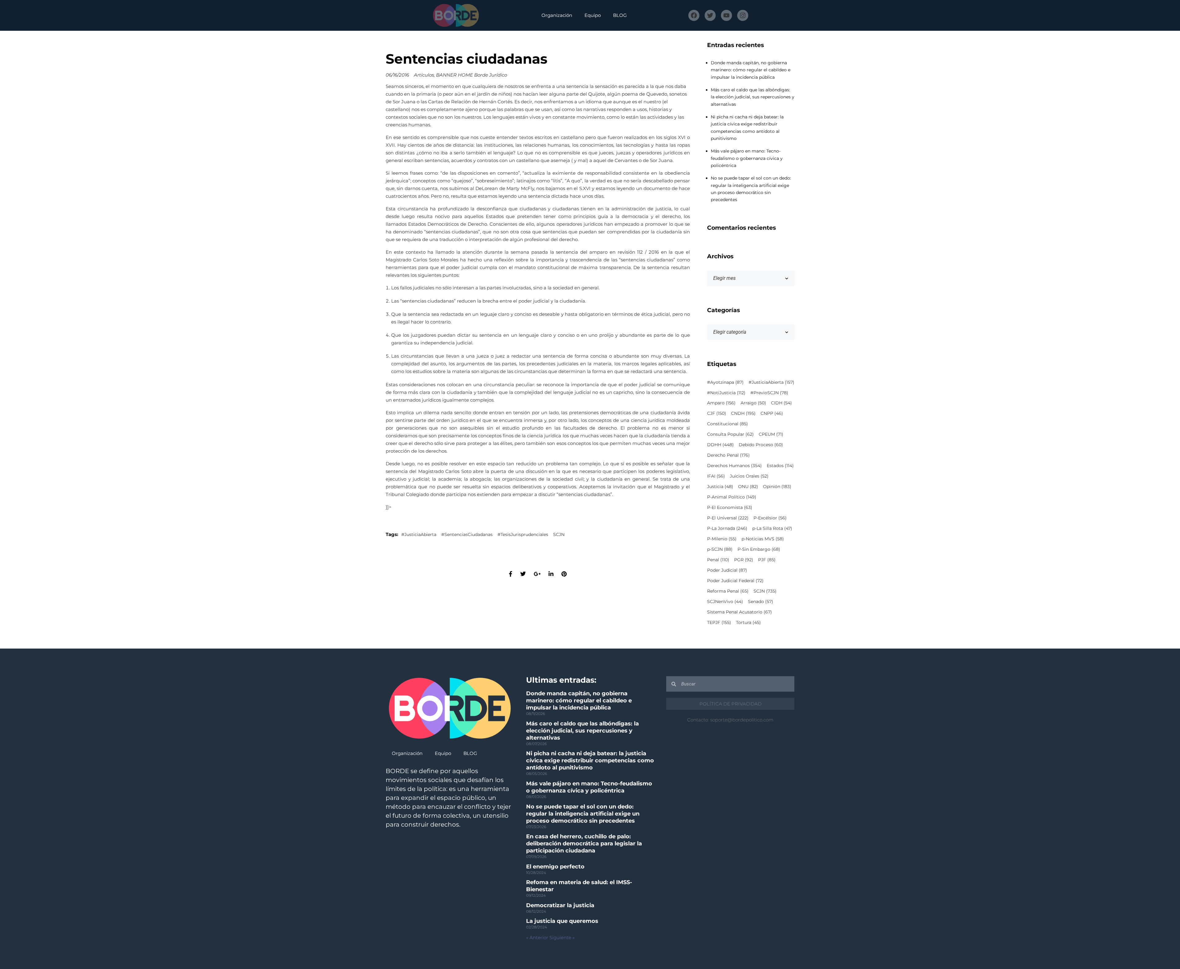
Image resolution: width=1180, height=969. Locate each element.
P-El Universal (728, 518)
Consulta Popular (730, 434)
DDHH (720, 444)
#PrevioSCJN (769, 392)
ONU (748, 486)
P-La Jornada (727, 528)
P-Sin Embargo (759, 549)
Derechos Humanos (734, 465)
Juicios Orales (749, 476)
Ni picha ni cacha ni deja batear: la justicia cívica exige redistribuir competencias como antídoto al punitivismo (590, 760)
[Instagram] (742, 15)
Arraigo (753, 403)
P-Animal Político (731, 497)
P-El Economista (729, 507)
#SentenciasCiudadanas (467, 534)
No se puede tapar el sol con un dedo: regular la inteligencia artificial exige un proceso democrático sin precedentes (582, 813)
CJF (716, 413)
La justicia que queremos (562, 921)
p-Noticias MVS (762, 539)
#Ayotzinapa (725, 382)
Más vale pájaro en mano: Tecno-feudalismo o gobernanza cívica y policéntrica (747, 158)
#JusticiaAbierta (418, 534)
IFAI (716, 476)
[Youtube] (726, 15)
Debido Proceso (761, 444)
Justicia (720, 486)
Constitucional (727, 424)
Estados (780, 465)
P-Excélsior (770, 518)
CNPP (772, 413)
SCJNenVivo (725, 601)
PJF (767, 559)
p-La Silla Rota (772, 528)
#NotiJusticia (726, 392)
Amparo (721, 403)
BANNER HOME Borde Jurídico (471, 75)
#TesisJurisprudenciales (523, 534)
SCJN (558, 534)
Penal (718, 559)
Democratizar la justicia (560, 905)
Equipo (592, 15)
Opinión (777, 486)
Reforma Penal (728, 591)
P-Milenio (722, 539)
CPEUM (771, 434)
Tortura (748, 622)
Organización (556, 15)
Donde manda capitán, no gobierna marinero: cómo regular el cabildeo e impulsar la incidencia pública (750, 70)
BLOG (620, 15)
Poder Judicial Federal (735, 580)
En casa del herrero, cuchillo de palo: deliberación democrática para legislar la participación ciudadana (584, 843)
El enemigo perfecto (555, 866)
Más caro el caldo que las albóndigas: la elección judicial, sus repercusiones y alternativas (752, 97)
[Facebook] (693, 15)
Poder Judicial (727, 570)
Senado (760, 601)
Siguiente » (562, 937)
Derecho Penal (728, 455)
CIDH (781, 403)
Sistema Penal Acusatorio (739, 612)
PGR (743, 559)
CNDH (743, 413)
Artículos (424, 75)
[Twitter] (710, 15)
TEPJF (719, 622)
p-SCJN (720, 549)
